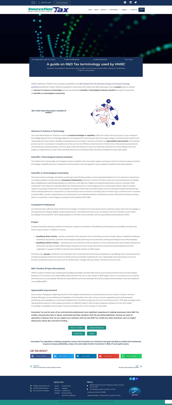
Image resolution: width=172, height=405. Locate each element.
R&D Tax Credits (49, 59)
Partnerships (113, 9)
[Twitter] (135, 2)
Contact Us (134, 9)
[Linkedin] (130, 2)
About (96, 9)
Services (103, 9)
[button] (40, 356)
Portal (141, 9)
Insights (124, 9)
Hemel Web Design (109, 401)
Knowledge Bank (37, 59)
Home (90, 9)
